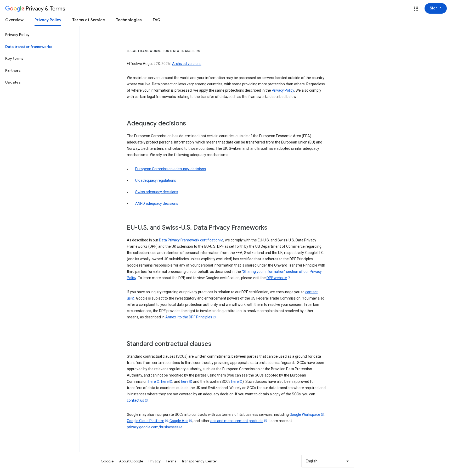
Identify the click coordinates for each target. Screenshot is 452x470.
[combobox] (328, 461)
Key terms (14, 58)
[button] (416, 8)
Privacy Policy (48, 20)
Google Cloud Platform (145, 421)
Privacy (155, 461)
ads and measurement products (236, 421)
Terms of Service (88, 20)
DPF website (277, 278)
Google (107, 461)
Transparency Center (199, 461)
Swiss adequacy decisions (156, 192)
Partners (13, 70)
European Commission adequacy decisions (170, 169)
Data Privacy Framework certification (189, 240)
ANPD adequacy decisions (156, 203)
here (152, 381)
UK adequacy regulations (155, 180)
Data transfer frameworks (28, 46)
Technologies (129, 20)
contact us (135, 400)
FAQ (157, 20)
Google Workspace (305, 414)
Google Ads (179, 421)
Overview (14, 20)
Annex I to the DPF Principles (188, 317)
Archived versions (186, 64)
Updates (13, 82)
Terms (171, 461)
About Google (131, 461)
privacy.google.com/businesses (153, 427)
